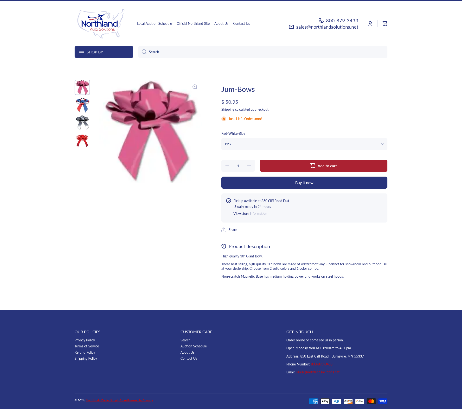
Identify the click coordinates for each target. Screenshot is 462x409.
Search (185, 340)
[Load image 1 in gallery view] (82, 87)
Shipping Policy (86, 358)
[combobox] (262, 52)
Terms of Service (87, 346)
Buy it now (304, 182)
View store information (250, 213)
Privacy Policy (85, 340)
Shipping (227, 109)
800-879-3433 (342, 20)
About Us (187, 352)
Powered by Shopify (140, 400)
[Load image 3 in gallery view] (82, 123)
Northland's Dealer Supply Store (106, 400)
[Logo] (101, 23)
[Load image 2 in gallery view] (82, 105)
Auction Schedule (193, 346)
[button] (385, 23)
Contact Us (188, 358)
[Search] (142, 52)
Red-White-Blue (233, 133)
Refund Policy (85, 352)
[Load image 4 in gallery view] (82, 140)
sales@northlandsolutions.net (327, 27)
